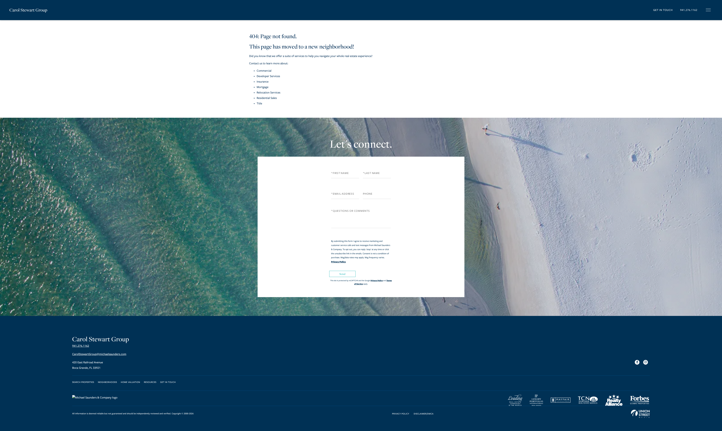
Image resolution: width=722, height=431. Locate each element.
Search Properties (83, 382)
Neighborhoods (107, 382)
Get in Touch (663, 10)
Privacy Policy (338, 261)
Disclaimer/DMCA (423, 414)
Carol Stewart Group (28, 10)
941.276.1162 (688, 10)
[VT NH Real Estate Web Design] (640, 414)
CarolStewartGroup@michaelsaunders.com (99, 354)
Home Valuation (130, 382)
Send (342, 274)
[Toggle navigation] (708, 10)
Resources (150, 382)
